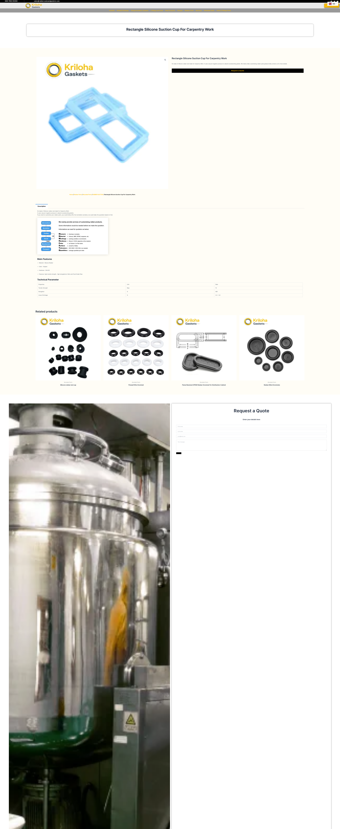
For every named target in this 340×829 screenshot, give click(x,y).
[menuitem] (112, 10)
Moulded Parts (87, 194)
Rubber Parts (78, 194)
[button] (165, 59)
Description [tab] (42, 206)
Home (71, 194)
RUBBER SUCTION (98, 194)
